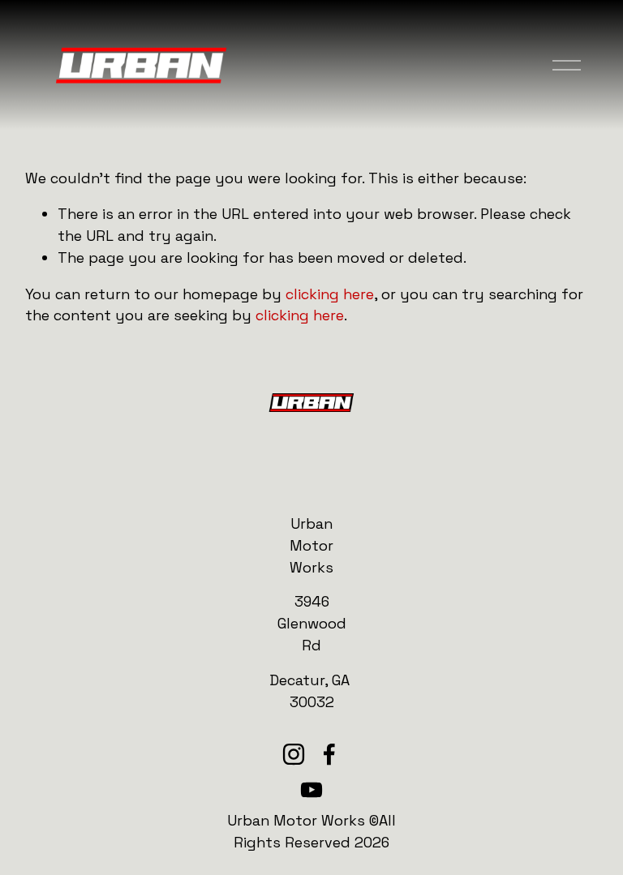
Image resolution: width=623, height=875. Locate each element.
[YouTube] (311, 789)
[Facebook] (329, 754)
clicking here (330, 294)
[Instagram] (293, 754)
